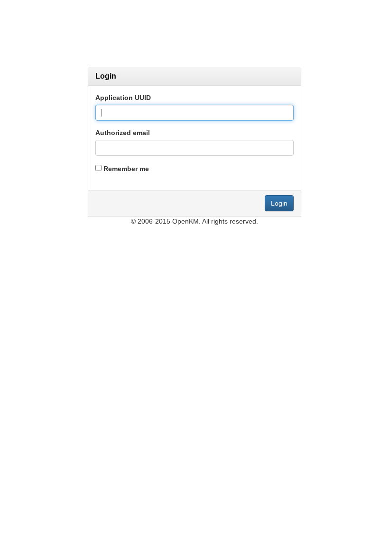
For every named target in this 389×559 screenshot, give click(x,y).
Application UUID (123, 97)
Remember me (126, 168)
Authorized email (122, 132)
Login (279, 203)
